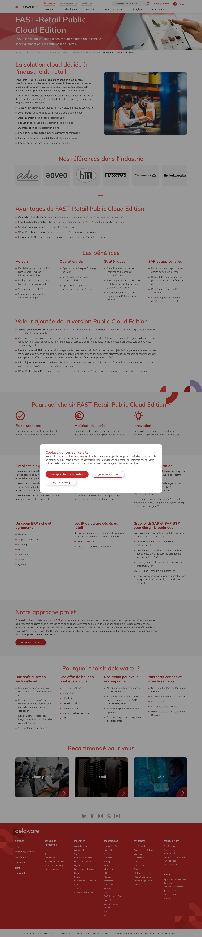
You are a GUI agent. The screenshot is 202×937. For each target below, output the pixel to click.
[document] (101, 468)
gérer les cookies (108, 474)
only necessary (61, 482)
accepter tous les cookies (67, 474)
